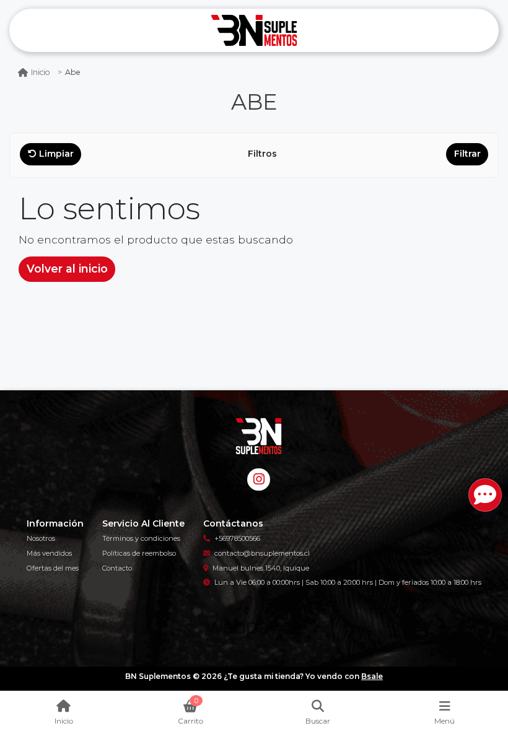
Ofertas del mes (53, 568)
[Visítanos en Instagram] (258, 479)
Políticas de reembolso (139, 553)
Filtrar (467, 153)
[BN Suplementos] (254, 30)
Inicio (40, 72)
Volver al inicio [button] (67, 268)
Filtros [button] (263, 153)
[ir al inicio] (258, 436)
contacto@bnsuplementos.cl (262, 553)
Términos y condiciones (141, 538)
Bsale (372, 676)
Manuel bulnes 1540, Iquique (260, 568)
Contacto (117, 568)
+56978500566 (237, 538)
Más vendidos (49, 553)
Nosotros (41, 538)
